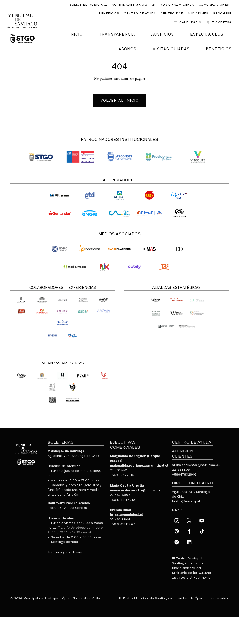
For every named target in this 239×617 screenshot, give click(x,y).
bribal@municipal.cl (126, 514)
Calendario (187, 22)
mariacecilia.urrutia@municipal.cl (137, 490)
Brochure (222, 13)
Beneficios (108, 13)
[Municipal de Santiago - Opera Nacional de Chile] (22, 27)
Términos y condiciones (66, 552)
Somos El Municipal (88, 4)
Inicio (76, 34)
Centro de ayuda (140, 13)
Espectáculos (206, 34)
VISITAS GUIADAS (171, 49)
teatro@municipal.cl (188, 501)
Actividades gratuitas (133, 4)
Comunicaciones (214, 4)
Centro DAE (172, 13)
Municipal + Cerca (177, 4)
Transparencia (117, 34)
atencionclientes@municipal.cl (196, 465)
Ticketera (219, 22)
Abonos (127, 49)
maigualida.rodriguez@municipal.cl (139, 465)
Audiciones (198, 13)
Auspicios (162, 34)
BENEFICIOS (219, 49)
